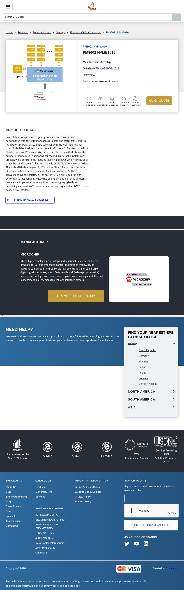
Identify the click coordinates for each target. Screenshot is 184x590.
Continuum (172, 568)
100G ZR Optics (44, 533)
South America (141, 399)
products (23, 32)
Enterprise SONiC (45, 547)
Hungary (143, 361)
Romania (143, 378)
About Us (11, 486)
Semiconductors (42, 32)
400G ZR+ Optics (45, 538)
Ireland (142, 367)
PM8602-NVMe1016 (107, 68)
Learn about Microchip (76, 296)
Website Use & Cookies (88, 491)
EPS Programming (16, 496)
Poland (142, 373)
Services (40, 496)
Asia (132, 407)
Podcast (10, 516)
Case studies (13, 506)
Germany (144, 356)
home (9, 32)
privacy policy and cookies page (62, 585)
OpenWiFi (41, 552)
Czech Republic (147, 350)
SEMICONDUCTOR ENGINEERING (46, 526)
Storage (60, 32)
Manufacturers (43, 491)
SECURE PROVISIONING (50, 519)
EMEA (132, 343)
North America (141, 391)
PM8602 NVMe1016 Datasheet (30, 200)
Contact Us (12, 525)
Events (9, 511)
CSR (8, 491)
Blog (8, 501)
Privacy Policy (83, 496)
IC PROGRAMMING (46, 514)
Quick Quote (159, 100)
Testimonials (13, 520)
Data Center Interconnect (49, 542)
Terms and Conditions (87, 486)
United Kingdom (148, 384)
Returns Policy (83, 501)
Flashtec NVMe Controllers (85, 32)
